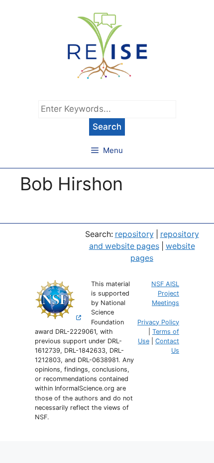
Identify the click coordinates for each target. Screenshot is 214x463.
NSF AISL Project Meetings (165, 293)
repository (134, 234)
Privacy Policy (158, 322)
